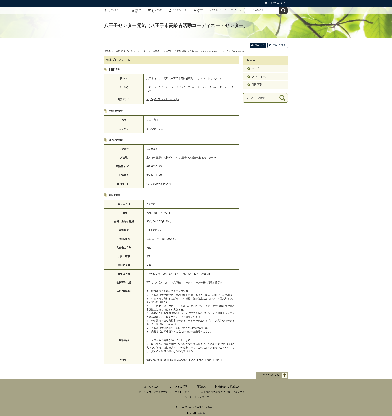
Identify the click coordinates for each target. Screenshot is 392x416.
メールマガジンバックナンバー (156, 391)
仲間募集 (257, 84)
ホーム (256, 68)
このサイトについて (116, 10)
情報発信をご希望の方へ (228, 386)
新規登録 (138, 10)
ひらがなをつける (277, 3)
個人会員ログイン (180, 10)
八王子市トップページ (197, 397)
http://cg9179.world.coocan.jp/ (162, 99)
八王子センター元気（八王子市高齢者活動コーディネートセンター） (186, 51)
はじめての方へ (152, 386)
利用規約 (201, 386)
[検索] (283, 10)
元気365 (201, 413)
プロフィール (260, 76)
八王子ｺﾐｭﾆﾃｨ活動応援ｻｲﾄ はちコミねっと (125, 51)
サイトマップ (182, 391)
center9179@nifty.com (158, 183)
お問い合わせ (157, 10)
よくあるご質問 (178, 386)
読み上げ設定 (279, 45)
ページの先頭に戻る (268, 375)
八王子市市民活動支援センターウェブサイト (222, 391)
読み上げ (259, 45)
